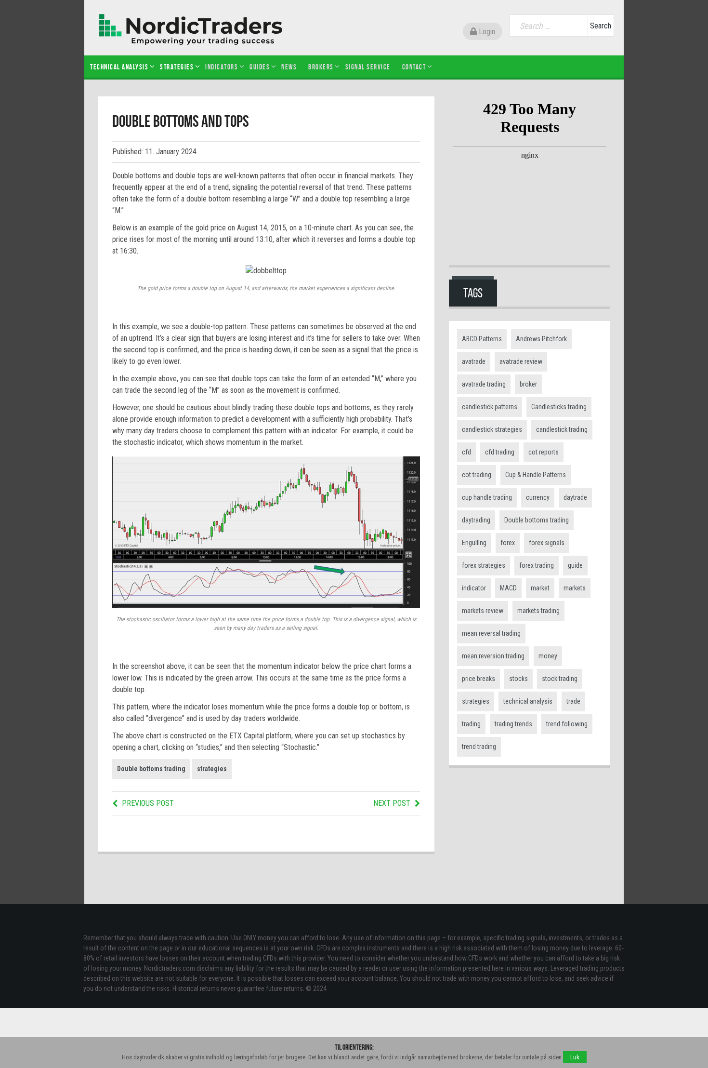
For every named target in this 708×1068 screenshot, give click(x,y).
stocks (518, 678)
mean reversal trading (491, 633)
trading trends (513, 724)
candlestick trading (562, 429)
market (540, 588)
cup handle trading (487, 497)
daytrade (575, 497)
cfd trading (499, 452)
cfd (466, 452)
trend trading (479, 746)
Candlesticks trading (559, 407)
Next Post (391, 803)
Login (486, 31)
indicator (474, 588)
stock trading (559, 678)
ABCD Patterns (482, 339)
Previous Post (148, 803)
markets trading (538, 610)
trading (471, 724)
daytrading (476, 520)
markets (575, 588)
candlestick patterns (489, 407)
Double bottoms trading (151, 769)
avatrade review (520, 361)
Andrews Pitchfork (541, 339)
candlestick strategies (492, 429)
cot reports (543, 452)
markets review (482, 610)
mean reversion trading (493, 656)
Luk (574, 1057)
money (547, 656)
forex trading (536, 565)
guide (575, 565)
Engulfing (474, 543)
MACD (508, 588)
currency (538, 497)
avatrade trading (484, 384)
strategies (212, 769)
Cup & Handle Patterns (535, 475)
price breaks (478, 678)
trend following (567, 724)
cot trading (476, 475)
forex (507, 543)
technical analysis (527, 701)
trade (573, 701)
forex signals (546, 543)
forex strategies (483, 565)
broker (528, 384)
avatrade (473, 361)
